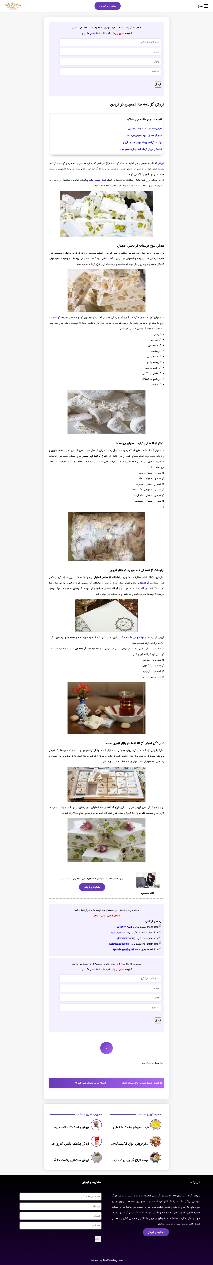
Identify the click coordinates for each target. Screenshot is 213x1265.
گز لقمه (56, 317)
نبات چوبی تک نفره (134, 637)
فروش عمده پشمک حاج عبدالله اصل (140, 1083)
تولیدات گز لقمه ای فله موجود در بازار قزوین (142, 142)
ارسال (158, 84)
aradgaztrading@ (126, 938)
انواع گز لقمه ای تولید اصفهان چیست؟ (144, 135)
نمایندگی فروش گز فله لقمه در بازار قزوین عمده (141, 149)
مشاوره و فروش (107, 6)
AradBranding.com (113, 1260)
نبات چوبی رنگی (97, 180)
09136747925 (124, 927)
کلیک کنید (116, 933)
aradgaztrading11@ (119, 944)
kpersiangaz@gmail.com (126, 950)
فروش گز (159, 163)
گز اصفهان (143, 583)
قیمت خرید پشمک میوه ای (92, 1083)
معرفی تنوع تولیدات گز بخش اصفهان (145, 129)
